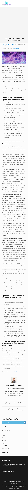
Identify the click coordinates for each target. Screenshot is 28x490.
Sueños (3, 433)
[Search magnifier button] (25, 422)
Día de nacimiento (6, 430)
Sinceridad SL (14, 483)
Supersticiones (5, 448)
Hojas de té (4, 440)
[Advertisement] (14, 22)
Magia (3, 443)
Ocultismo (4, 445)
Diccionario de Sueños (9, 44)
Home (3, 44)
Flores (3, 435)
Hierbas (4, 438)
